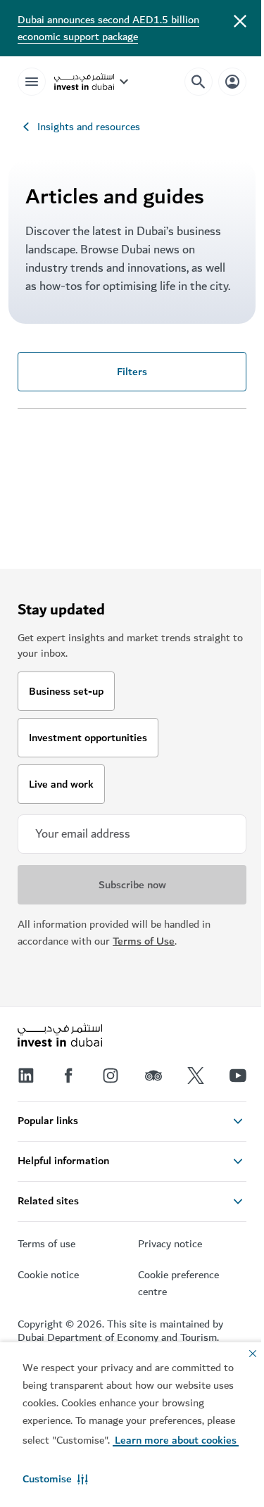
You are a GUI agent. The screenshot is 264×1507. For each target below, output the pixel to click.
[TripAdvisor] (153, 1075)
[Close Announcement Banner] (240, 19)
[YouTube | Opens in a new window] (238, 1075)
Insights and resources (88, 126)
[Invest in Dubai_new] (60, 1036)
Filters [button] (132, 371)
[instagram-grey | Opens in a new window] (110, 1075)
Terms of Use (144, 941)
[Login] (232, 81)
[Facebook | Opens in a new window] (68, 1075)
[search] (198, 82)
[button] (55, 1479)
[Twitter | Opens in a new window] (195, 1075)
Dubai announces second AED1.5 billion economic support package (108, 28)
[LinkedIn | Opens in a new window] (26, 1075)
